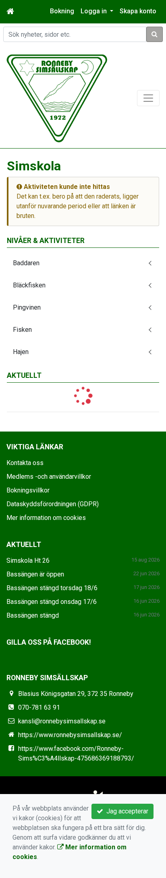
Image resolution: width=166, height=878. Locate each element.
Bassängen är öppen (35, 574)
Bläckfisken (29, 285)
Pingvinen (27, 307)
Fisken (22, 329)
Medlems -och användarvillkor (48, 476)
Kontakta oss (25, 463)
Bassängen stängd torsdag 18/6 (52, 588)
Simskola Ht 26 (28, 560)
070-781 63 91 (39, 707)
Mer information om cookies (46, 518)
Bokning (62, 11)
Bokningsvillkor (28, 490)
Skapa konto (138, 11)
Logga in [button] (94, 11)
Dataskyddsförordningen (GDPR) (52, 504)
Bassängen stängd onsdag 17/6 (51, 602)
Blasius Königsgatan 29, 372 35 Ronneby (75, 694)
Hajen (21, 352)
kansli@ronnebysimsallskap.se (62, 721)
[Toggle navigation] (148, 98)
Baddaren (26, 263)
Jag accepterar (125, 811)
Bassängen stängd (32, 615)
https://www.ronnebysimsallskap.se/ (70, 735)
